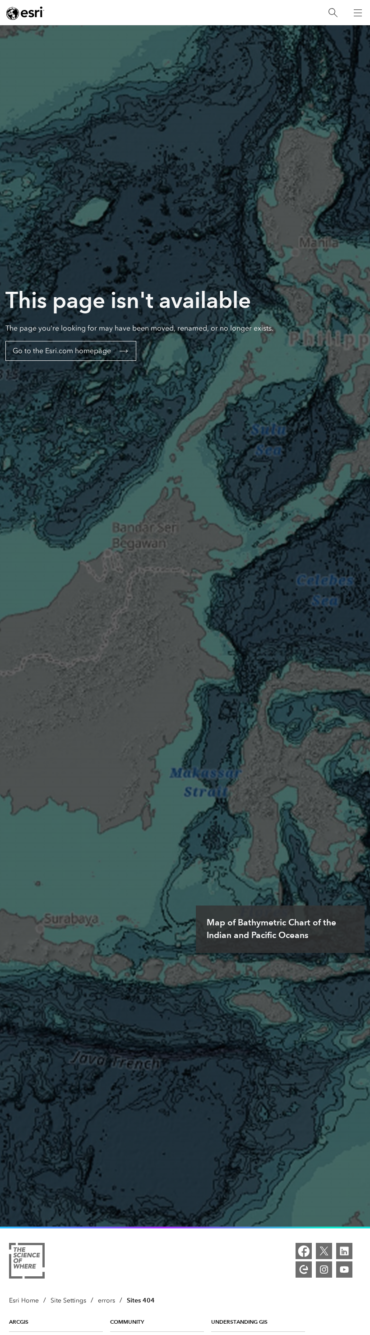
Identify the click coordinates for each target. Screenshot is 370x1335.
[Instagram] (324, 1269)
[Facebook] (304, 1251)
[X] (324, 1251)
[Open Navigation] (358, 12)
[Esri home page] (25, 13)
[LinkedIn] (344, 1251)
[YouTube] (344, 1269)
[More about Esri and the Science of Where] (27, 1262)
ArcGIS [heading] (18, 1321)
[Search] (333, 12)
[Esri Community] (304, 1269)
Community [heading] (127, 1321)
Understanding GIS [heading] (239, 1321)
